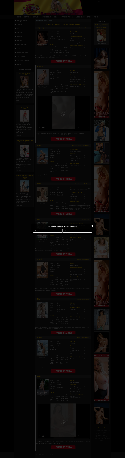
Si (35, 230)
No (65, 230)
